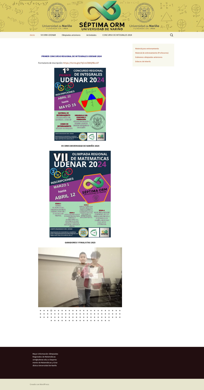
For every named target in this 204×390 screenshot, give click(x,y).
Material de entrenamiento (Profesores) (151, 53)
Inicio (32, 35)
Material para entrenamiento (147, 48)
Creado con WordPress (39, 384)
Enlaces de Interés (143, 61)
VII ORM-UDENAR (48, 35)
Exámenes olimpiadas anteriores (148, 57)
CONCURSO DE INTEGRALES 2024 (117, 35)
